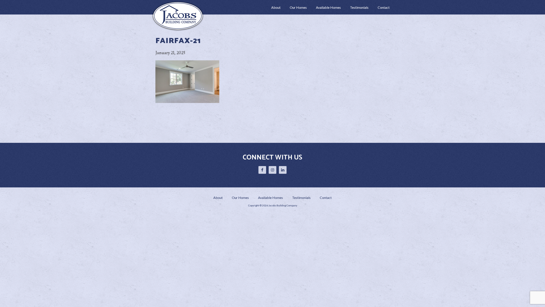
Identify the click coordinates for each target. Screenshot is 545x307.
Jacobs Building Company (179, 16)
